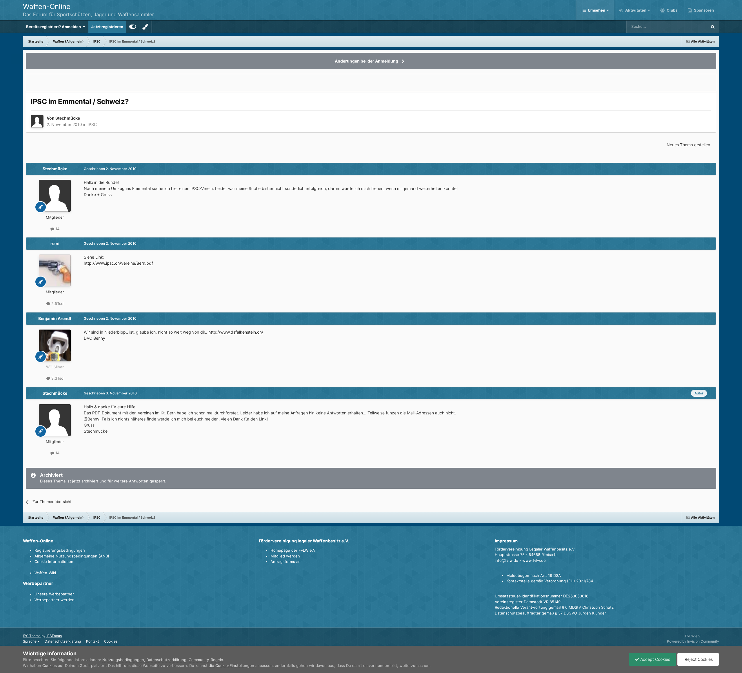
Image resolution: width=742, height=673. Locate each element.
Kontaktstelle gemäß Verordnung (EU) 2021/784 (549, 581)
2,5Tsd (56, 303)
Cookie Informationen (53, 561)
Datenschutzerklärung (63, 641)
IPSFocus (54, 636)
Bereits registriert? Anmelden (54, 26)
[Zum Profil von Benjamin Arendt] (55, 345)
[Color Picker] (145, 27)
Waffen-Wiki (45, 572)
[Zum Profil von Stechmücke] (37, 121)
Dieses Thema (687, 26)
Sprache (30, 641)
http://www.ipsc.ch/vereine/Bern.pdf (118, 263)
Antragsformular (285, 561)
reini (54, 243)
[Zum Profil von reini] (55, 270)
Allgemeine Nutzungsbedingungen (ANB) (71, 556)
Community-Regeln (206, 659)
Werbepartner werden (54, 599)
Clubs (671, 10)
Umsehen (596, 10)
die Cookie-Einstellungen (231, 665)
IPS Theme (32, 636)
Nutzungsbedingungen (123, 659)
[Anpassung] (132, 27)
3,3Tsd (56, 378)
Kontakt (92, 641)
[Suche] (713, 27)
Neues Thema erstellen (688, 144)
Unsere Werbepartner (54, 594)
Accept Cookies (654, 659)
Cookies (110, 641)
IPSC (92, 124)
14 (56, 228)
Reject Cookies (698, 659)
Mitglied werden (285, 556)
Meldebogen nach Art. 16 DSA (533, 575)
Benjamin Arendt (54, 318)
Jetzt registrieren (107, 26)
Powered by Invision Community (693, 641)
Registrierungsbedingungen (59, 550)
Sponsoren (703, 10)
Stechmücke (67, 118)
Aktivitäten (635, 10)
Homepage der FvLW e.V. (293, 550)
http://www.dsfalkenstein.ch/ (235, 332)
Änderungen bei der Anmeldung (366, 60)
